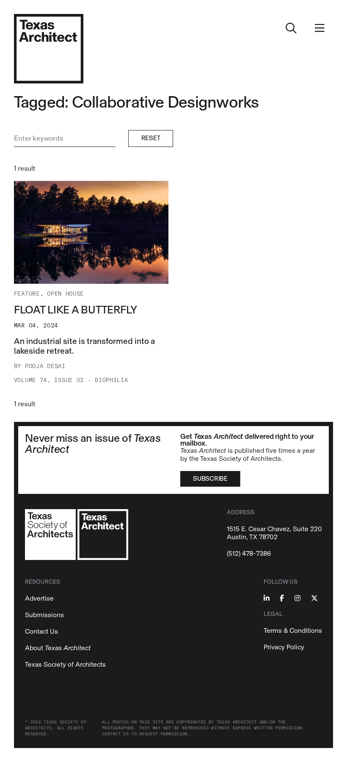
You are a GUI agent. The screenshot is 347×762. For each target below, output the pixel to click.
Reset (150, 138)
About (58, 648)
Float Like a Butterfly (75, 309)
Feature (27, 293)
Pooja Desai (45, 366)
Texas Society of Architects (65, 664)
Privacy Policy (284, 647)
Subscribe (210, 478)
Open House (65, 293)
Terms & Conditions (293, 630)
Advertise (39, 598)
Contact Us (41, 631)
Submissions (44, 615)
